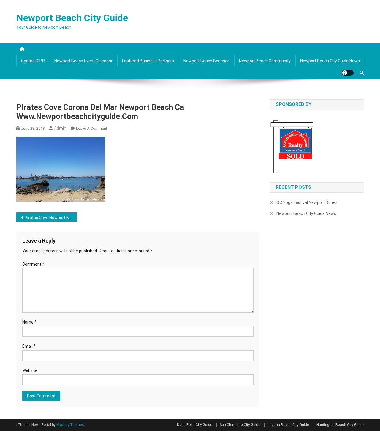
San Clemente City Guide (240, 425)
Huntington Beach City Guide (340, 425)
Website (29, 370)
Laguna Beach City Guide (288, 425)
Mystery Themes (70, 425)
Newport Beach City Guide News (330, 60)
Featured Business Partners (148, 60)
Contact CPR (33, 60)
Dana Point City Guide (194, 425)
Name (29, 322)
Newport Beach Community (265, 60)
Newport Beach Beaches (206, 60)
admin (60, 128)
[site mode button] (348, 73)
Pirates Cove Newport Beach (51, 217)
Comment (33, 264)
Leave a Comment (91, 128)
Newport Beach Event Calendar (83, 60)
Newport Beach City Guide (72, 17)
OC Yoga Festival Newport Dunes (307, 202)
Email (29, 346)
